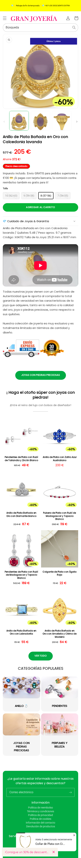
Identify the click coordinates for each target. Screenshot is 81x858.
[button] (5, 18)
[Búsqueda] (74, 27)
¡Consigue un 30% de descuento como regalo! (27, 852)
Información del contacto (40, 822)
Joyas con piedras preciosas (40, 375)
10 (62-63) (11, 195)
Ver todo (40, 655)
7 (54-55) (62, 195)
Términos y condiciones (40, 811)
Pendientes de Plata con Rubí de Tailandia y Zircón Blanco (21, 459)
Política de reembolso (40, 807)
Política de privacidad (40, 815)
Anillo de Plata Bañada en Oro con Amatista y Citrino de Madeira (59, 634)
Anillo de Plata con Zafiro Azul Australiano (59, 459)
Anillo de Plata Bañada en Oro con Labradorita (21, 632)
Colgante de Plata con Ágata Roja (59, 573)
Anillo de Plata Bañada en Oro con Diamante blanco (21, 514)
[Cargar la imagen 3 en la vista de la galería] (62, 120)
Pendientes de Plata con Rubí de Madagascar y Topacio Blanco (21, 575)
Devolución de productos (40, 826)
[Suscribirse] (70, 792)
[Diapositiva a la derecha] (77, 121)
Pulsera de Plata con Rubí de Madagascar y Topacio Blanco (59, 516)
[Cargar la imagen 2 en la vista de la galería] (40, 120)
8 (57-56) (45, 195)
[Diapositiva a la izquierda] (4, 121)
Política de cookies (40, 818)
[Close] (54, 851)
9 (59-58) (29, 195)
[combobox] (40, 27)
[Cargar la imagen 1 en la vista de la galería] (19, 120)
